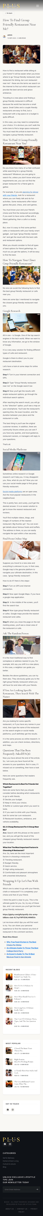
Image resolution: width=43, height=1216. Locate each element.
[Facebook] (8, 1110)
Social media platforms (12, 491)
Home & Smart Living (10, 1161)
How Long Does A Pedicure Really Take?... (24, 1009)
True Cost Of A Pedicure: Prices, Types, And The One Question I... (25, 1021)
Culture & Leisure (9, 1164)
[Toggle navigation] (37, 6)
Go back (9, 13)
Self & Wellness (8, 1158)
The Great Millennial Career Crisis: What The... (24, 1083)
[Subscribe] (37, 1189)
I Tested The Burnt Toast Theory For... (23, 1049)
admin (9, 35)
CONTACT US (22, 1209)
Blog (4, 1167)
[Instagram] (13, 1110)
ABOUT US (10, 1209)
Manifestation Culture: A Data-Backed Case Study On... (25, 976)
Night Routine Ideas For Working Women (23, 1060)
